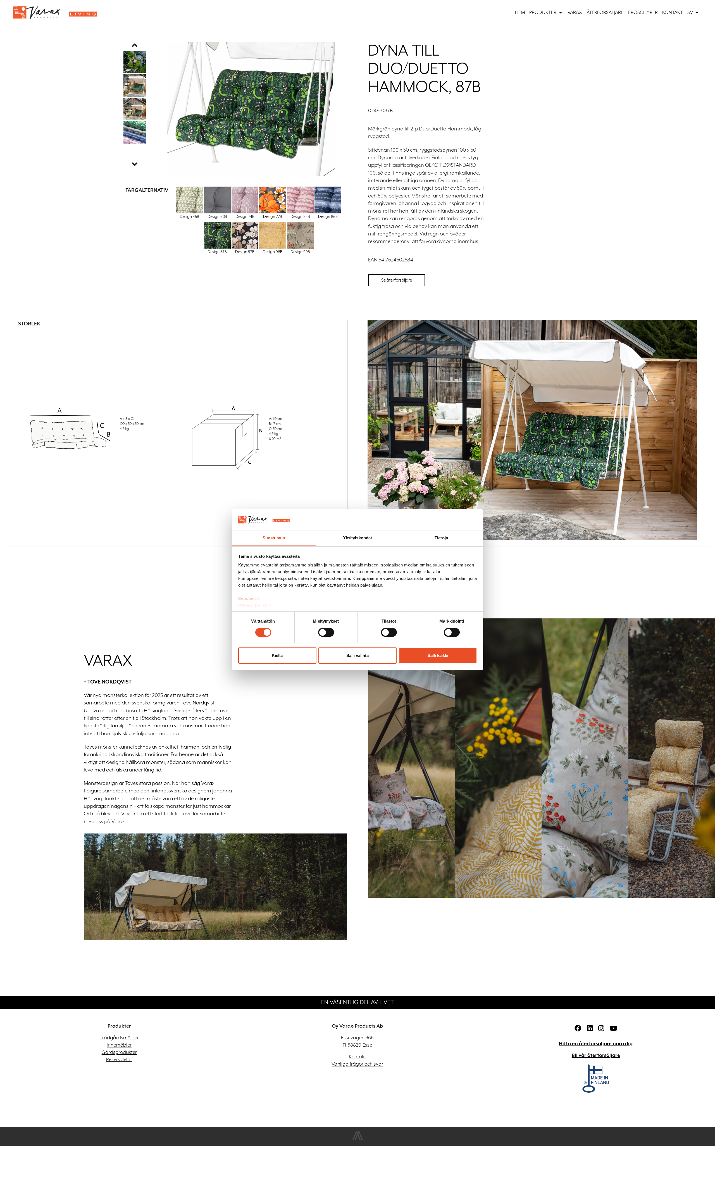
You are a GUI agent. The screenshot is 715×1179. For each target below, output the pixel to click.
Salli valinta (357, 655)
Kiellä (277, 655)
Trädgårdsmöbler (119, 1038)
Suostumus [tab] (274, 537)
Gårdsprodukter (119, 1052)
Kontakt (672, 12)
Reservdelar (119, 1060)
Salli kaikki (438, 655)
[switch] (326, 632)
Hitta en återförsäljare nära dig (596, 1044)
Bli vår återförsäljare (596, 1055)
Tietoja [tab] (441, 537)
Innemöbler (119, 1045)
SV (690, 12)
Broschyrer (643, 12)
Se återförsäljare (396, 280)
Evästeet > (249, 598)
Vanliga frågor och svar (357, 1064)
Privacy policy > (254, 605)
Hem (520, 12)
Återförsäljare (605, 12)
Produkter (542, 12)
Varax (575, 12)
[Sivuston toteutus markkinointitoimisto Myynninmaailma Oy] (357, 1139)
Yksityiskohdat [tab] (357, 537)
